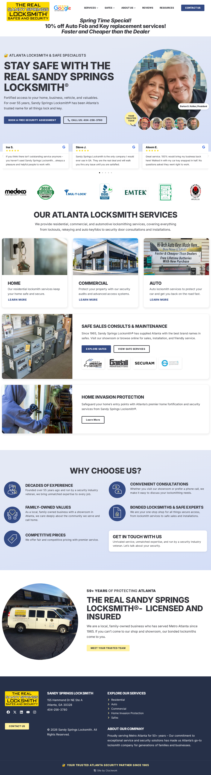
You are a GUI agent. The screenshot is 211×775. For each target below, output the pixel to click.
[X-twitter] (15, 712)
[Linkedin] (21, 712)
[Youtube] (28, 712)
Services (90, 7)
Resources (167, 7)
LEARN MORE (88, 299)
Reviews (147, 7)
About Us (127, 7)
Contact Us (192, 7)
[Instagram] (34, 712)
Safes (108, 7)
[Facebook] (8, 712)
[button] (3, 156)
